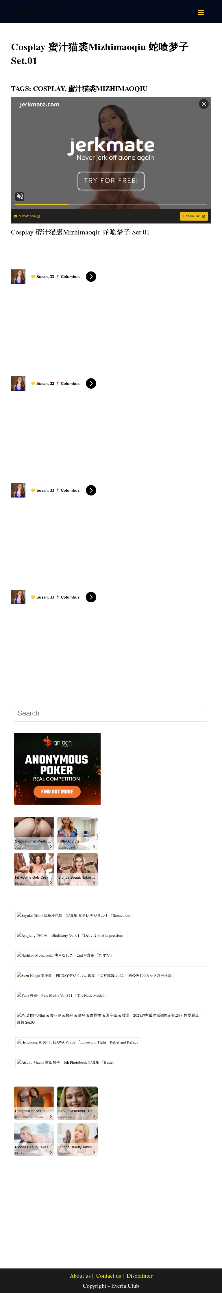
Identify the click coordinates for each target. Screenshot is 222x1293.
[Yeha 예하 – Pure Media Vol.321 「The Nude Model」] (64, 995)
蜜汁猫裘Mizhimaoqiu (107, 88)
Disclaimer (140, 1275)
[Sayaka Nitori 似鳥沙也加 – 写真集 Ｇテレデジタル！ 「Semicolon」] (77, 914)
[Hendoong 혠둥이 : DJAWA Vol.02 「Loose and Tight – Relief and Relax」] (80, 1041)
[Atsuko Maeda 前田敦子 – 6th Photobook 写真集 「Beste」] (68, 1061)
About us (80, 1275)
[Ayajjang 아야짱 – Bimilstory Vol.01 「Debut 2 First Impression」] (73, 935)
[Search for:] (208, 11)
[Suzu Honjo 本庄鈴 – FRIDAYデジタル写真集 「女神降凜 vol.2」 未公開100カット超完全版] (96, 974)
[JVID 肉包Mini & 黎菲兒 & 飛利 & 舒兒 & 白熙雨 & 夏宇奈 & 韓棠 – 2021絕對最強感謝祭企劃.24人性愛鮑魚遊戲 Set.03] (110, 1018)
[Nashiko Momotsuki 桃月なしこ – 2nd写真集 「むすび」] (67, 954)
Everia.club (37, 11)
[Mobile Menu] (202, 11)
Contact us (108, 1275)
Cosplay (49, 88)
